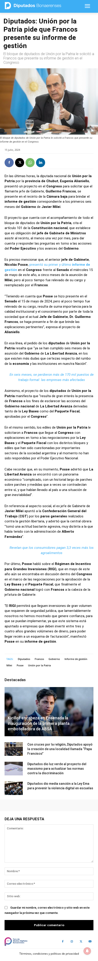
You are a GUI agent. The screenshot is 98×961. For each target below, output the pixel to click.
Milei (9, 665)
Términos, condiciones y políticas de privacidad (49, 954)
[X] (19, 162)
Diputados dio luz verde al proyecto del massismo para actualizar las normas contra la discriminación (56, 768)
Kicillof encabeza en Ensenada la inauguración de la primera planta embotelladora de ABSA (39, 723)
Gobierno (54, 659)
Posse (20, 665)
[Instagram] (71, 941)
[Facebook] (9, 162)
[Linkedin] (40, 162)
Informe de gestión (75, 659)
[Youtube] (90, 941)
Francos (39, 659)
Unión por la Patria (39, 665)
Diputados (24, 659)
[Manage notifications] (87, 951)
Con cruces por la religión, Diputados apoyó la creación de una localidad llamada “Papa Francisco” (60, 749)
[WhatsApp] (30, 162)
